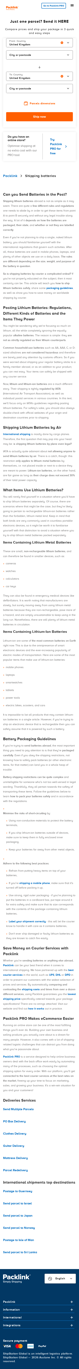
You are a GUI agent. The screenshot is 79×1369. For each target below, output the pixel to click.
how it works (36, 1008)
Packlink (8, 965)
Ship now (39, 116)
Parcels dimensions (42, 103)
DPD (67, 974)
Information (11, 1310)
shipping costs (31, 989)
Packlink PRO (11, 1056)
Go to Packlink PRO (53, 5)
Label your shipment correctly (27, 921)
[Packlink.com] (12, 8)
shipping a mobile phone (34, 883)
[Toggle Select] (68, 43)
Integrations (12, 1325)
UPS (51, 974)
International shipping (16, 434)
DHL (58, 974)
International (12, 1317)
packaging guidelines (59, 288)
